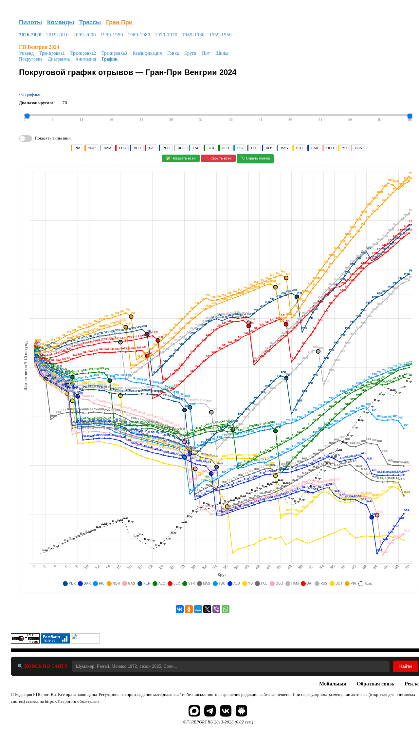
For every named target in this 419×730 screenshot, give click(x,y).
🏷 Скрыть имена (255, 158)
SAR (314, 148)
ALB (269, 148)
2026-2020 (30, 34)
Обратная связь (375, 683)
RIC (240, 148)
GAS (358, 148)
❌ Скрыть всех (218, 158)
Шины (221, 53)
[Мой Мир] (198, 609)
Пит (206, 53)
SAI (152, 148)
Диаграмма (59, 59)
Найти (405, 666)
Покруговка (30, 59)
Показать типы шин (53, 138)
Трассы (90, 22)
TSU (196, 148)
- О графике (29, 94)
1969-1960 (193, 34)
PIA (77, 148)
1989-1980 (139, 34)
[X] (207, 609)
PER (166, 148)
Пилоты (30, 22)
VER (137, 148)
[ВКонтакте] (180, 609)
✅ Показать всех (181, 158)
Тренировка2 (83, 53)
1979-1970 (166, 34)
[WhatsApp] (225, 609)
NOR (92, 148)
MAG (284, 148)
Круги (190, 53)
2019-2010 (57, 34)
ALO (225, 148)
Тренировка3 (114, 53)
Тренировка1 (52, 53)
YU (344, 148)
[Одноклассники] (189, 609)
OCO (330, 148)
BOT (299, 148)
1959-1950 (220, 34)
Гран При (119, 22)
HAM (107, 148)
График (109, 59)
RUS (181, 148)
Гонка (173, 53)
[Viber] (216, 609)
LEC (122, 148)
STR (211, 148)
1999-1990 (111, 34)
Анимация (85, 59)
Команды (60, 22)
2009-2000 (84, 34)
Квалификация (147, 53)
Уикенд (26, 53)
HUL (254, 148)
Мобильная (332, 683)
